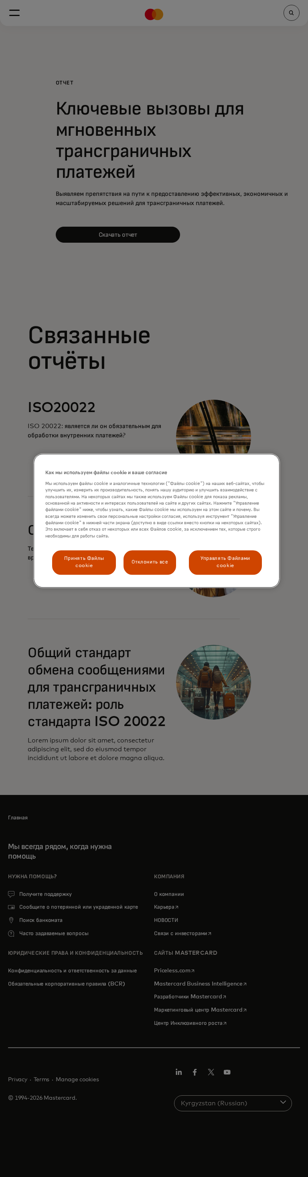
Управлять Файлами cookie (225, 562)
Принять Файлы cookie (84, 562)
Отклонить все (150, 562)
